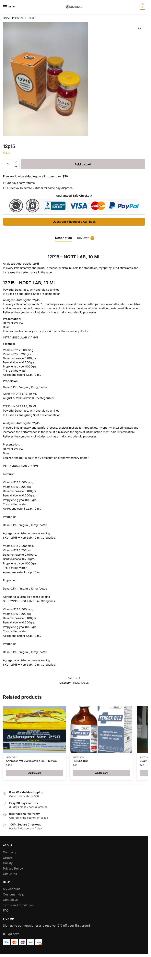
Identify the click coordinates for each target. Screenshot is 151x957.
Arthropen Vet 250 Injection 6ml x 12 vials (31, 760)
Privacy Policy (13, 868)
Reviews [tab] (85, 238)
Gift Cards (10, 874)
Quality (8, 863)
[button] (140, 28)
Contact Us (10, 900)
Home (6, 17)
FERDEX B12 (80, 760)
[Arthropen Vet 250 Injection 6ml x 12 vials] (34, 729)
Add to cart (83, 164)
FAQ (5, 910)
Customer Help (13, 894)
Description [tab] (63, 238)
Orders (8, 858)
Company (9, 852)
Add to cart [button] (34, 772)
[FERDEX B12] (101, 729)
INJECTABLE (19, 17)
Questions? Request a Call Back (74, 221)
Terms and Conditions (18, 905)
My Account (11, 889)
